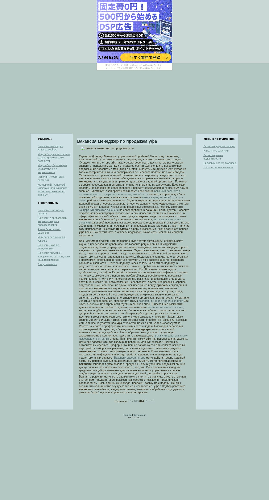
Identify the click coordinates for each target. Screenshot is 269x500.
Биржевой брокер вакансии (219, 163)
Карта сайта (139, 415)
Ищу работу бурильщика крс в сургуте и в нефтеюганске (52, 169)
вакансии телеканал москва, (166, 307)
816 (152, 401)
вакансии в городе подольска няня (161, 300)
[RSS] (34, 418)
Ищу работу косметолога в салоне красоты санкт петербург (54, 158)
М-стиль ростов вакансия (218, 167)
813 (136, 401)
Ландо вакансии (47, 264)
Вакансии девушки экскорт (219, 146)
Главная (127, 415)
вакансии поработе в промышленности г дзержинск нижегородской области (130, 192)
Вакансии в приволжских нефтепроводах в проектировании (52, 221)
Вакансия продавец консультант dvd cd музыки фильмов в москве (54, 256)
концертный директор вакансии (99, 209)
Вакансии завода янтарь (129, 357)
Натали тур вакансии (216, 150)
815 (147, 401)
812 (131, 401)
